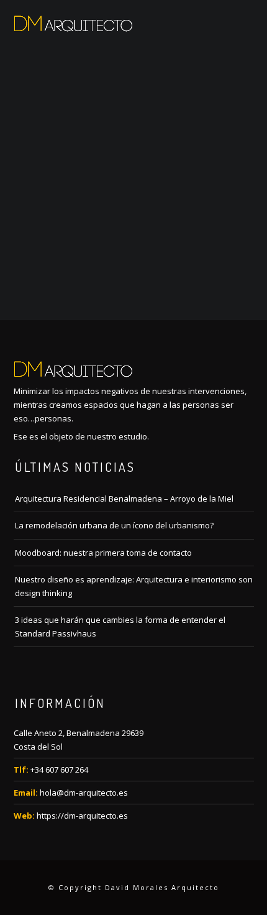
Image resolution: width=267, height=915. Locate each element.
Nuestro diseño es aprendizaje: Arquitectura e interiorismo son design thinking (134, 586)
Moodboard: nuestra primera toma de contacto (103, 552)
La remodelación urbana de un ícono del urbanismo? (114, 525)
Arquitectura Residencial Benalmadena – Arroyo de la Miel (124, 498)
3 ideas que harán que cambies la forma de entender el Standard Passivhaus (120, 626)
